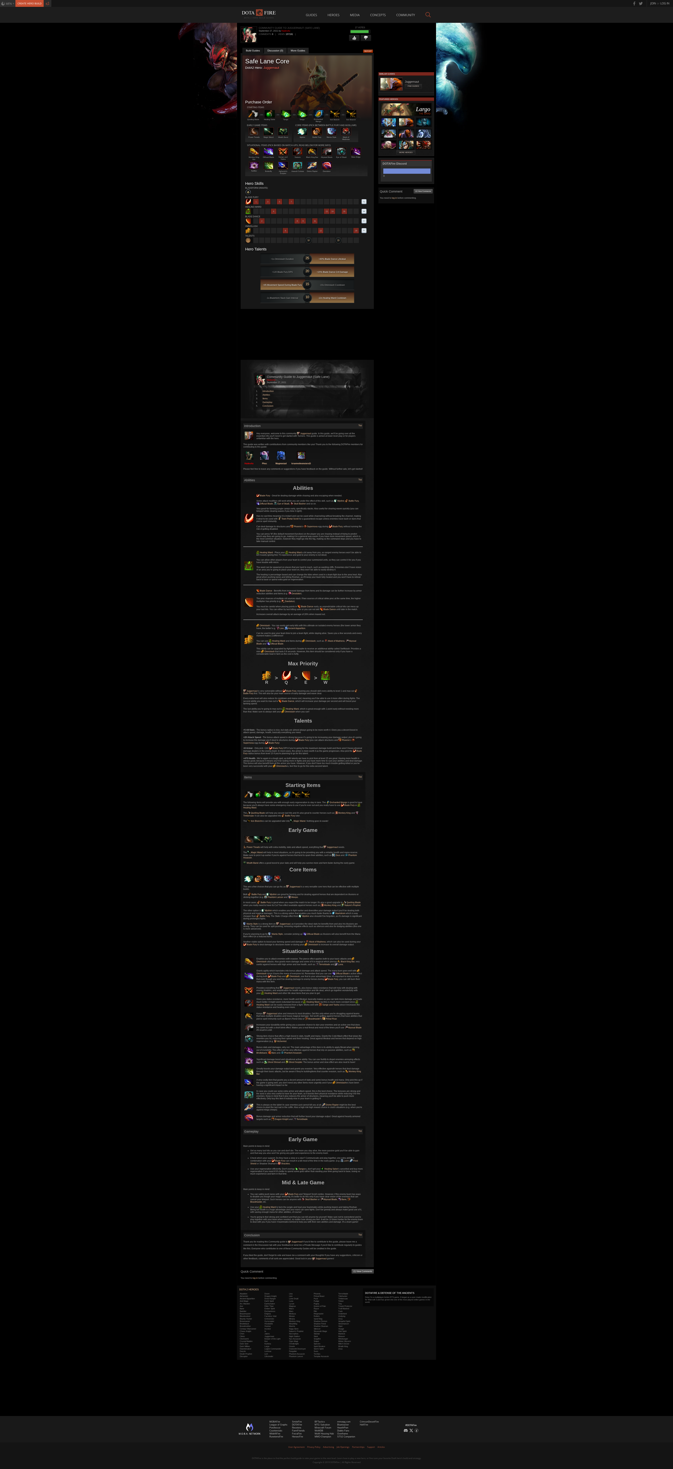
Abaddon (243, 1294)
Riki (315, 1311)
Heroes (333, 15)
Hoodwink (268, 1324)
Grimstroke (269, 1319)
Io (265, 1331)
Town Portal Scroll (290, 519)
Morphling (293, 1324)
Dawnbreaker (245, 1349)
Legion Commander (272, 1349)
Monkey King (344, 813)
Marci (291, 1309)
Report (368, 51)
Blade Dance (265, 591)
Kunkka (267, 1344)
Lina (291, 1294)
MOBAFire (274, 1421)
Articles (381, 1446)
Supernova (312, 526)
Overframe (342, 1433)
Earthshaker (269, 1304)
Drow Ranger (270, 1299)
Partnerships (358, 1446)
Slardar (317, 1334)
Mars (273, 1053)
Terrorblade (324, 964)
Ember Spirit (269, 1309)
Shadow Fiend (320, 1324)
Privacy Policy (313, 1446)
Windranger (343, 1339)
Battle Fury (353, 501)
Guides (311, 15)
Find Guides (413, 86)
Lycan (291, 1304)
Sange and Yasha (330, 1005)
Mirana (292, 1319)
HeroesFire (297, 1436)
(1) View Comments (362, 1271)
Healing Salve (331, 1169)
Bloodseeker (245, 1316)
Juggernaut (271, 68)
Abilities (266, 395)
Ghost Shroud (274, 1062)
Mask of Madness (336, 641)
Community (405, 15)
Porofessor (274, 1427)
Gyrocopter (269, 1321)
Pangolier (293, 1351)
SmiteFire (297, 1421)
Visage (341, 1329)
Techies (317, 1354)
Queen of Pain (320, 1306)
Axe (241, 1306)
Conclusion (268, 406)
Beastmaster (314, 1019)
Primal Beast (319, 1296)
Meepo (294, 897)
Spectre (317, 1344)
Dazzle (243, 1351)
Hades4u (285, 31)
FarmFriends (298, 1430)
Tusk (340, 1311)
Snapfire (317, 1339)
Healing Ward (266, 552)
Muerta (292, 1326)
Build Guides (253, 50)
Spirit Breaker (319, 1346)
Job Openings (343, 1446)
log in (255, 1278)
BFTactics (320, 1421)
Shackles (285, 1163)
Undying (341, 1316)
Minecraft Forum (323, 1427)
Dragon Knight (281, 1119)
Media (355, 15)
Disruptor (244, 1356)
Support (371, 1446)
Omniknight (294, 1344)
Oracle (292, 1346)
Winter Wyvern (344, 1341)
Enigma (267, 1314)
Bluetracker (343, 1424)
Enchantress (269, 1311)
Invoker (267, 1329)
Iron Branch (256, 821)
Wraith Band (252, 863)
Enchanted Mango (338, 802)
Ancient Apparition (296, 628)
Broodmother (245, 1326)
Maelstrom (340, 913)
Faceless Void (270, 1316)
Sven (316, 1351)
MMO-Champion (323, 1436)
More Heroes (406, 152)
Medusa (292, 1314)
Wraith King (343, 1346)
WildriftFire (274, 1433)
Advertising (328, 1446)
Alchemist (281, 1041)
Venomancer (343, 1324)
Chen (242, 1334)
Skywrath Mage (320, 1331)
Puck (316, 1299)
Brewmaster (245, 1321)
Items (265, 398)
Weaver (341, 1336)
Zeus (337, 855)
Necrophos (293, 1334)
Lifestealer (268, 1356)
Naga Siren (293, 1329)
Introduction (268, 391)
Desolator (296, 593)
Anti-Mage (244, 1301)
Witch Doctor (343, 1344)
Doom (267, 1294)
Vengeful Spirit (344, 1321)
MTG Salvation (322, 1424)
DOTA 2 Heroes (249, 1289)
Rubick (317, 1316)
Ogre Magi (293, 1341)
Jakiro (267, 1334)
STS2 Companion (346, 1436)
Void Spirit (342, 1331)
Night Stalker (294, 1336)
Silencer (317, 1329)
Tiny (340, 1304)
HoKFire (364, 1424)
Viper (340, 1326)
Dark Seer (244, 1344)
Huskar (267, 1326)
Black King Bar (347, 961)
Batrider (243, 1311)
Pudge (316, 1301)
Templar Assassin (321, 1356)
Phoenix (297, 526)
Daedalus (289, 601)
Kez (266, 1341)
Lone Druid (293, 1299)
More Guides (298, 50)
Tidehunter (342, 1296)
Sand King (318, 1319)
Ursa (340, 1319)
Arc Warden (245, 1304)
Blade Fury (264, 495)
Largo (266, 1346)
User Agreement (296, 1446)
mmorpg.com (344, 1421)
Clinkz (242, 1336)
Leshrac (267, 1351)
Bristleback (244, 1324)
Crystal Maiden (246, 1341)
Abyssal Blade (355, 1027)
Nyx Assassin (295, 1339)
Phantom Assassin (293, 1053)
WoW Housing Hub (324, 1433)
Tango (301, 1169)
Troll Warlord (343, 1309)
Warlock (341, 1334)
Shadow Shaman (321, 1326)
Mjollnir (340, 501)
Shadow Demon (320, 1321)
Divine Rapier (332, 1105)
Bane (343, 1199)
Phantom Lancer (275, 897)
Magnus (292, 1306)
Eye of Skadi (283, 503)
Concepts (378, 15)
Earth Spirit (269, 1301)
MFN (9, 4)
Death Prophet (246, 1354)
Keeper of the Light (272, 1339)
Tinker (341, 1301)
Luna (340, 964)
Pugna (316, 1304)
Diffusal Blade (266, 503)
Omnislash (264, 625)
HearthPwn (342, 1427)
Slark (316, 1336)
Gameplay (267, 402)
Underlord (342, 1314)
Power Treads (253, 847)
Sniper (316, 1341)
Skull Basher (299, 503)
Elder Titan (269, 1306)
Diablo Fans (343, 1430)
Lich (345, 1161)
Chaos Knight (245, 1331)
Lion (281, 628)
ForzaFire (297, 1433)
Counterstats (275, 1430)
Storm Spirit (319, 1349)
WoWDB (319, 1430)
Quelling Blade (257, 813)
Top (360, 425)
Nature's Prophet (352, 905)
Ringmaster (319, 1314)
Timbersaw (343, 1299)
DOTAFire (297, 1424)
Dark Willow (245, 1346)
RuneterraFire (276, 1436)
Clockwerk (244, 1339)
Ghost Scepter (295, 1062)
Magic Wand (299, 821)
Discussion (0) (275, 50)
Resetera (296, 1427)
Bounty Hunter (246, 1319)
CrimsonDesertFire (369, 1421)
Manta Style (252, 924)
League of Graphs (278, 1424)
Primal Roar (331, 1019)
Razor (316, 1309)
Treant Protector (345, 1306)
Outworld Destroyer (297, 1349)
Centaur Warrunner (248, 1329)
